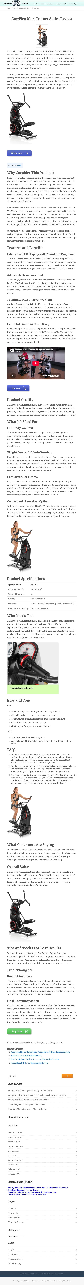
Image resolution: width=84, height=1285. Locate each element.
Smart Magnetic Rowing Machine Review (26, 1104)
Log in (11, 1250)
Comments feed (15, 1259)
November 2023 (15, 1137)
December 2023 (15, 1132)
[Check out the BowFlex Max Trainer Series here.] (19, 158)
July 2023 (12, 1155)
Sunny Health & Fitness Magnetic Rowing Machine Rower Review (37, 1095)
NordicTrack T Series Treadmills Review (29, 1063)
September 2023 (15, 1146)
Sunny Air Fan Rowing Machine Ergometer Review (30, 1091)
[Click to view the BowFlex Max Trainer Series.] (19, 1036)
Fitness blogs (73, 4)
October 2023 (14, 1142)
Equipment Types (46, 4)
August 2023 (13, 1151)
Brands (35, 4)
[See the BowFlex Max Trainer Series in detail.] (18, 393)
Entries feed (13, 1254)
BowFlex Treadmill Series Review (26, 1056)
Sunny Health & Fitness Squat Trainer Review (28, 1100)
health (65, 4)
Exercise (58, 4)
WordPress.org (14, 1263)
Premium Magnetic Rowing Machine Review (28, 1109)
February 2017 (14, 1169)
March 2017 (13, 1165)
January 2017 (13, 1174)
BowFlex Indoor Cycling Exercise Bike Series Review (35, 1059)
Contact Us (13, 1213)
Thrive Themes (47, 1281)
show (19, 165)
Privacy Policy (14, 1217)
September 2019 (15, 1160)
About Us (12, 1208)
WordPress (67, 1281)
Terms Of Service (15, 1222)
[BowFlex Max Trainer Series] (22, 144)
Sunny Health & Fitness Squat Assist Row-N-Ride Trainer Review (40, 1052)
